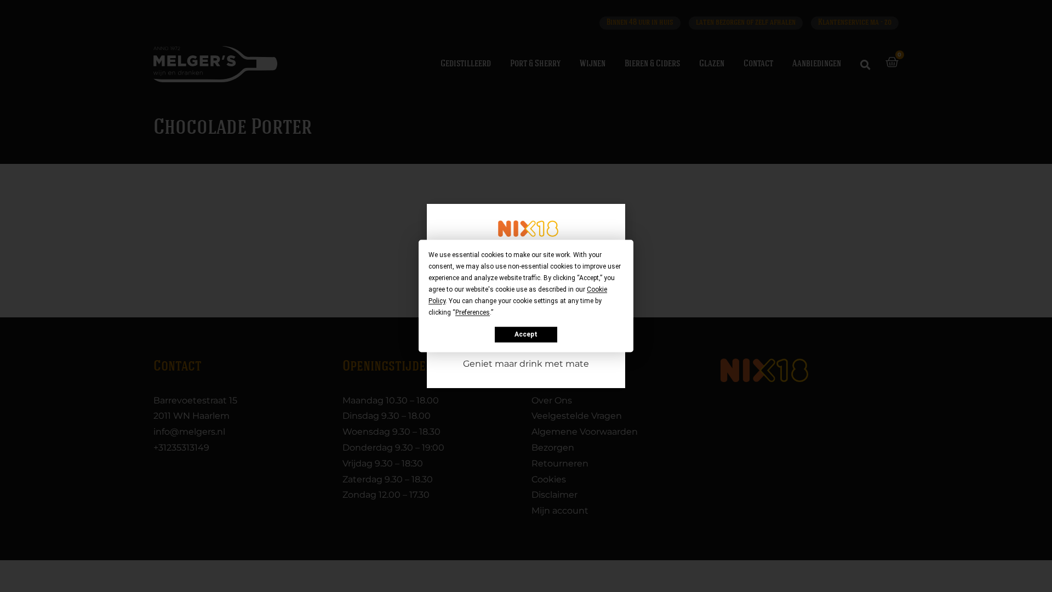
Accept (526, 334)
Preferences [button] (472, 312)
